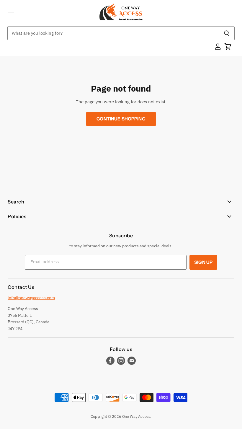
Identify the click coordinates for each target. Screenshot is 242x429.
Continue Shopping (121, 119)
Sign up (203, 262)
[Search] (227, 33)
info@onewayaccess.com (31, 297)
